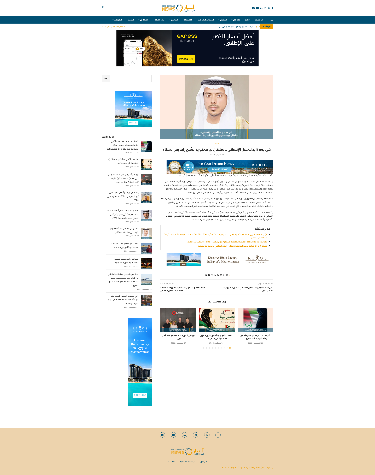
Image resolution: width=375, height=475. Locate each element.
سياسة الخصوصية (187, 462)
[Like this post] (227, 275)
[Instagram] (265, 8)
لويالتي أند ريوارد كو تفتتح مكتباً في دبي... (178, 337)
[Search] (103, 8)
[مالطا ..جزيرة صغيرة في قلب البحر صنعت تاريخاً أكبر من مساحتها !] (146, 248)
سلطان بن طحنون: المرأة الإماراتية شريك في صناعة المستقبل (124, 230)
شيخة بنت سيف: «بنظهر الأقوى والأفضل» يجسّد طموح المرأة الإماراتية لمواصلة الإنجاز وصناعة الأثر (123, 145)
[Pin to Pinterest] (218, 275)
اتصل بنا (171, 462)
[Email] (253, 8)
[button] (256, 26)
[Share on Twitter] (221, 275)
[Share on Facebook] (223, 275)
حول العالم (160, 20)
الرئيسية (259, 20)
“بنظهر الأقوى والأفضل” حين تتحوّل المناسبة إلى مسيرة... (216, 337)
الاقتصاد (188, 20)
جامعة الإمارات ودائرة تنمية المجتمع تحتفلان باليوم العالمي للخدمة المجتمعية (232, 246)
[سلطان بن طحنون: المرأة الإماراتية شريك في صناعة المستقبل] (146, 233)
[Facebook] (272, 8)
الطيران (223, 20)
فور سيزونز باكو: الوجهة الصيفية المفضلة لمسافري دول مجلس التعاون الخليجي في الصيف (227, 242)
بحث (106, 79)
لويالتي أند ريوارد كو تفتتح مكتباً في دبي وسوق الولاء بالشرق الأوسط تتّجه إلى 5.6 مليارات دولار (123, 178)
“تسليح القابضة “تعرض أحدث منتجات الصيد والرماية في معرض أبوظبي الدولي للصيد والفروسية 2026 (123, 214)
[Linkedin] (261, 8)
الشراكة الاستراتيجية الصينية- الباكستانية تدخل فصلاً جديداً (126, 261)
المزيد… (118, 20)
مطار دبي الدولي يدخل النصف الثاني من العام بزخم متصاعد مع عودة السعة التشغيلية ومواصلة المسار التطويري (123, 280)
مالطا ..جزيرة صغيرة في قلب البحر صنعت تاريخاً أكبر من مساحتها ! (124, 245)
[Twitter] (268, 8)
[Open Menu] (272, 20)
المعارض (144, 20)
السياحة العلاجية (206, 20)
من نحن (203, 462)
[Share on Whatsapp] (212, 275)
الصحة (131, 20)
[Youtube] (257, 8)
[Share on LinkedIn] (215, 275)
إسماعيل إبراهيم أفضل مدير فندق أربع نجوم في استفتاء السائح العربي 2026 (123, 196)
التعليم (174, 20)
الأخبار (247, 20)
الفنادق (237, 20)
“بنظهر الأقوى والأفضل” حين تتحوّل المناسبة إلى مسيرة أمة (123, 161)
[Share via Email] (206, 275)
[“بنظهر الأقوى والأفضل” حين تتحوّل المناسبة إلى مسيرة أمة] (217, 320)
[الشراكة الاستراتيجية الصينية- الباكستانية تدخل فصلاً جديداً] (146, 263)
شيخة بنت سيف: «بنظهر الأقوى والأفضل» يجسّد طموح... (255, 337)
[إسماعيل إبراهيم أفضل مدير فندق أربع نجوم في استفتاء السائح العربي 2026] (146, 197)
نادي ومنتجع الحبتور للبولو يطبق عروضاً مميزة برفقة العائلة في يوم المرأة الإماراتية (123, 300)
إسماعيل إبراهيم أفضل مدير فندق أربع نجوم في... (232, 27)
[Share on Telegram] (209, 275)
